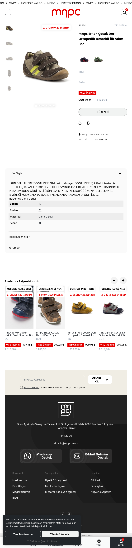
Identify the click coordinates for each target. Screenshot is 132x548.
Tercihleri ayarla (23, 534)
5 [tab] (50, 106)
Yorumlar (14, 247)
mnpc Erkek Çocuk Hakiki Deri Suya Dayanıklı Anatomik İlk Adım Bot (49, 334)
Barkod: (83, 139)
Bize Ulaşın (19, 486)
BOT (7, 339)
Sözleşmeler (51, 473)
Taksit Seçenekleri (19, 237)
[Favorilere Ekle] (27, 322)
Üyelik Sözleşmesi (56, 480)
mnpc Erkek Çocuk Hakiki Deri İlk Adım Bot (19, 334)
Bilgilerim (96, 480)
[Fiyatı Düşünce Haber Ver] (88, 123)
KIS (40, 223)
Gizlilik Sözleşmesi (56, 486)
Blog (15, 497)
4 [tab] (47, 106)
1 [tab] (36, 106)
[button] (8, 12)
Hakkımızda (19, 480)
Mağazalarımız (21, 492)
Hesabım (95, 473)
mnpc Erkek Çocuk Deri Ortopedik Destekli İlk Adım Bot (81, 334)
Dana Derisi (45, 216)
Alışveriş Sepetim (101, 492)
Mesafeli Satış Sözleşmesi (60, 492)
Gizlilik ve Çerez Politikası (43, 541)
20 (39, 210)
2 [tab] (39, 106)
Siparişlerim (98, 486)
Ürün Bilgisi (16, 173)
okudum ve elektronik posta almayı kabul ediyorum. (55, 387)
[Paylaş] (80, 123)
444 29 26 (66, 435)
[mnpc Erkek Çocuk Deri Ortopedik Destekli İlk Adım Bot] (45, 65)
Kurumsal (17, 473)
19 (39, 204)
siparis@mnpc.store (66, 443)
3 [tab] (43, 106)
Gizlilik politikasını (31, 387)
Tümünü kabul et (60, 534)
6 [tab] (54, 106)
